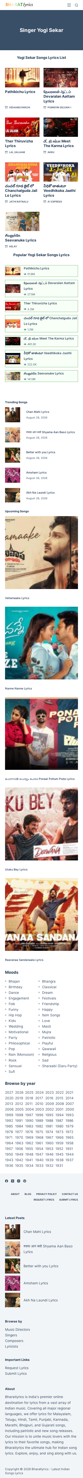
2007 (69, 1104)
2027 (9, 1092)
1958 (69, 1143)
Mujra (46, 1032)
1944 (69, 1154)
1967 (49, 1137)
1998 (19, 1115)
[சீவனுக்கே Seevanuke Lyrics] (22, 221)
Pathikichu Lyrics (20, 92)
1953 (49, 1149)
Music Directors (17, 1330)
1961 (39, 1143)
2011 (29, 1104)
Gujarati (48, 1425)
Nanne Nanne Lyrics (18, 688)
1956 (19, 1149)
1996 (39, 1115)
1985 (9, 1126)
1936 (9, 1166)
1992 (9, 1121)
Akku (51, 152)
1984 (19, 1126)
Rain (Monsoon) (21, 1054)
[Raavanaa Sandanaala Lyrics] (41, 914)
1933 (39, 1166)
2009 (49, 1104)
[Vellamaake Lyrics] (41, 552)
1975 (39, 1132)
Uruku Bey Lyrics (16, 869)
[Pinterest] (24, 1180)
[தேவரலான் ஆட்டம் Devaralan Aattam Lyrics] (61, 77)
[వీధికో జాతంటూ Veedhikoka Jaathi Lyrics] (61, 172)
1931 (59, 1166)
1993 (69, 1115)
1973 (59, 1132)
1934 (29, 1166)
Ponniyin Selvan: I (59, 107)
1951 (69, 1149)
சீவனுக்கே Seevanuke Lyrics (44, 373)
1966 (59, 1137)
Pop (12, 1049)
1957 (9, 1149)
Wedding (16, 1026)
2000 (69, 1109)
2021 (69, 1092)
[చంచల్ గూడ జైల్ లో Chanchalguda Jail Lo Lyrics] (22, 172)
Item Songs (51, 1015)
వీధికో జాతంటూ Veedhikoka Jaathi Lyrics (60, 190)
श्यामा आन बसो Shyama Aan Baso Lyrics (50, 432)
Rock (13, 1060)
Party (13, 1038)
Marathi (11, 1425)
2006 (9, 1109)
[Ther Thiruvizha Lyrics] (22, 127)
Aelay (13, 246)
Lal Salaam (17, 152)
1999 (9, 1115)
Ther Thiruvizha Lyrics (40, 303)
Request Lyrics (44, 1199)
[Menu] (69, 5)
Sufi (12, 1072)
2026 (19, 1092)
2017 (39, 1098)
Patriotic (48, 1038)
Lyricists (11, 1346)
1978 (9, 1132)
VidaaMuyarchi (19, 107)
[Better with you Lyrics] (12, 455)
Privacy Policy (46, 1194)
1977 (19, 1132)
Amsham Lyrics (36, 472)
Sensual (15, 1066)
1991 (19, 1121)
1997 (29, 1115)
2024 (39, 1092)
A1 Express (55, 201)
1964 (9, 1143)
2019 (19, 1098)
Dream (47, 993)
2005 (19, 1109)
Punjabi (45, 1420)
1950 (9, 1154)
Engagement (19, 998)
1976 (29, 1132)
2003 (39, 1109)
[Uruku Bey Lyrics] (41, 824)
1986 (69, 1121)
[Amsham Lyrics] (12, 475)
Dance (14, 993)
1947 (39, 1154)
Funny (13, 1009)
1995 (49, 1115)
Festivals (49, 998)
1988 (49, 1121)
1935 (19, 1166)
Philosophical (19, 1043)
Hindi (22, 1420)
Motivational (18, 1032)
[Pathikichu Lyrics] (22, 77)
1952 (59, 1149)
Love (46, 1021)
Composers (14, 1341)
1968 (39, 1137)
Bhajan (14, 981)
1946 (49, 1154)
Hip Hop (15, 1015)
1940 (39, 1160)
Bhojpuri (25, 1425)
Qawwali (49, 1049)
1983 (29, 1126)
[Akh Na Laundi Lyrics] (12, 495)
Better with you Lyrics (40, 452)
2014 (69, 1098)
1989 (39, 1121)
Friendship (50, 1004)
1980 (59, 1126)
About (15, 1194)
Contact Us (70, 1194)
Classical (49, 987)
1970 (19, 1137)
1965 (69, 1137)
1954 (39, 1149)
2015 (59, 1098)
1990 (29, 1121)
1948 (29, 1154)
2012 (19, 1104)
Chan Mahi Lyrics (37, 411)
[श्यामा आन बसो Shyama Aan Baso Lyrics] (12, 434)
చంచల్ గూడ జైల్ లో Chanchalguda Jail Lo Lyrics (21, 190)
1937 (69, 1160)
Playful (47, 1043)
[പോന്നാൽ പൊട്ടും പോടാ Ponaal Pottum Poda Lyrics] (41, 733)
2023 (49, 1092)
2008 (59, 1104)
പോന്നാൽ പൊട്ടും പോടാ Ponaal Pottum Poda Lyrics (40, 778)
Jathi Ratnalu (18, 201)
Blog (28, 1194)
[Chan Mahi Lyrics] (12, 414)
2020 (9, 1098)
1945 (59, 1154)
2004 (29, 1109)
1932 (49, 1166)
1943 (9, 1160)
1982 (39, 1126)
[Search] (76, 5)
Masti (46, 1026)
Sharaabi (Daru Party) (59, 1066)
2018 (29, 1098)
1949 (19, 1154)
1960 (49, 1143)
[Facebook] (6, 1180)
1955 (29, 1149)
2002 (49, 1109)
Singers (11, 1335)
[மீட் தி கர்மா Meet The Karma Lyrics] (61, 127)
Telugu (10, 1420)
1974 (49, 1132)
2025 (29, 1092)
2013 (9, 1104)
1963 (19, 1143)
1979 (69, 1126)
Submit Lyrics (68, 1199)
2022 (59, 1092)
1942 (19, 1160)
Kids (12, 1021)
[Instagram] (18, 1180)
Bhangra (49, 981)
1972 (69, 1132)
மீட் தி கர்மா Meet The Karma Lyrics (49, 338)
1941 (29, 1160)
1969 (29, 1137)
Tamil (32, 1420)
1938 (59, 1160)
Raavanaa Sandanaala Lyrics (24, 959)
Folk (12, 1004)
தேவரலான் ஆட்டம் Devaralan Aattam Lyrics (59, 96)
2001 (59, 1109)
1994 (59, 1115)
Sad (45, 1060)
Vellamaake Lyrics (17, 598)
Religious (49, 1054)
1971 (8, 1137)
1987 (59, 1121)
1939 (49, 1160)
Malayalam (62, 1414)
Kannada (60, 1420)
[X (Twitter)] (12, 1180)
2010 (39, 1104)
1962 (29, 1143)
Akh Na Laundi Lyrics (40, 492)
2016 (49, 1098)
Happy (47, 1009)
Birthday (15, 987)
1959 (59, 1143)
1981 (49, 1126)
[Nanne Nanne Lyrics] (41, 643)
